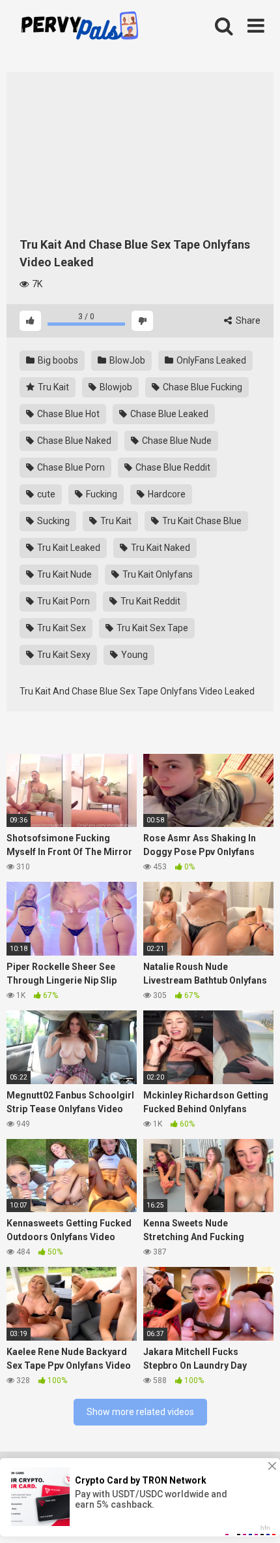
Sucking (52, 521)
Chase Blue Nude (176, 440)
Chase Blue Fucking (201, 387)
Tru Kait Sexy (63, 654)
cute (45, 494)
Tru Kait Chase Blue (201, 521)
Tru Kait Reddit (149, 601)
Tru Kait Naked (159, 547)
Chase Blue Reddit (171, 467)
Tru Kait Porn (62, 601)
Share (247, 320)
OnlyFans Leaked (210, 360)
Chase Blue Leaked (168, 414)
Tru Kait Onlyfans (156, 574)
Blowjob (115, 387)
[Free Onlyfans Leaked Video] (79, 27)
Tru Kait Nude (63, 574)
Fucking (100, 494)
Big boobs (57, 360)
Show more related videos (140, 1412)
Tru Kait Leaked (67, 547)
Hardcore (166, 494)
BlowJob (126, 360)
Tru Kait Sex (60, 628)
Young (133, 654)
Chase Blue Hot (67, 414)
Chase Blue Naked (73, 440)
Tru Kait (52, 387)
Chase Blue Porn (70, 467)
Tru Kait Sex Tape (151, 628)
